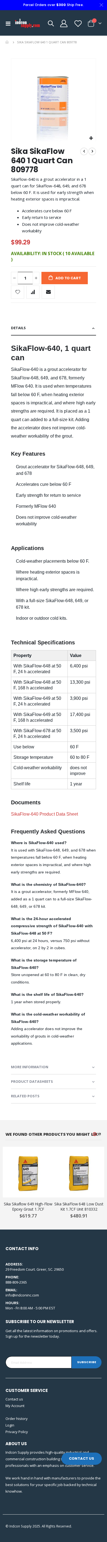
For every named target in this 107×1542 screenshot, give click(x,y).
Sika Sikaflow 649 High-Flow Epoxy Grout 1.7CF (28, 1207)
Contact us (14, 1399)
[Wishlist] (78, 23)
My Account (14, 1405)
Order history (16, 1418)
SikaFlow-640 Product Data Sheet (44, 814)
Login (9, 1425)
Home (7, 42)
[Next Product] (92, 151)
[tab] (53, 328)
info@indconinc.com (22, 1295)
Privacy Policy (16, 1431)
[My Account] (63, 23)
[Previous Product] (84, 151)
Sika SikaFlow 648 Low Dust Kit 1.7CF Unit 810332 (78, 1207)
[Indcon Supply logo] (27, 23)
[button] (91, 138)
